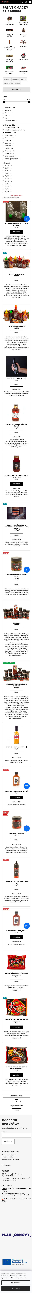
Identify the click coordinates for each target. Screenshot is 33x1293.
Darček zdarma (11, 121)
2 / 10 (8, 189)
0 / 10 (8, 186)
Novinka (8, 113)
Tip (7, 115)
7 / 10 (8, 168)
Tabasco (9, 146)
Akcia (8, 110)
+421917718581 (9, 1176)
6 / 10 (8, 191)
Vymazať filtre (16, 196)
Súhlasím (16, 1288)
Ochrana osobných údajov (10, 1159)
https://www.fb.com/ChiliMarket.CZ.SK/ (17, 1178)
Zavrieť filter (16, 89)
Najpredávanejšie (8, 83)
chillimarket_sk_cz (10, 1180)
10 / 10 (8, 181)
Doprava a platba (7, 1157)
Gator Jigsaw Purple (12, 159)
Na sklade (10, 108)
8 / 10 (8, 176)
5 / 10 (8, 173)
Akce (7, 118)
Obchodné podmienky (9, 1155)
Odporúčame (7, 79)
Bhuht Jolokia (10, 156)
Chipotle (9, 140)
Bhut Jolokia (10, 135)
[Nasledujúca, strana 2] (16, 1101)
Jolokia (9, 148)
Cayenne (9, 151)
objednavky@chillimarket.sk (13, 1174)
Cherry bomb (10, 153)
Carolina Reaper (12, 127)
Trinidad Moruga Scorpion (15, 130)
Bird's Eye (9, 138)
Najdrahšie (23, 79)
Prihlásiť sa (8, 1141)
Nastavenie (15, 1283)
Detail (16, 280)
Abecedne (17, 83)
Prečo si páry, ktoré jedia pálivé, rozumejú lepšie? (16, 1189)
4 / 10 (8, 165)
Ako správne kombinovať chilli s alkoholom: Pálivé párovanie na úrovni (15, 1194)
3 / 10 (8, 184)
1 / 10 (8, 171)
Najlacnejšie (15, 79)
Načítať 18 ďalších (16, 1096)
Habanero (10, 133)
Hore (17, 1110)
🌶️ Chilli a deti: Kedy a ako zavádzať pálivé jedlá (16, 1199)
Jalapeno (9, 143)
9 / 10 (8, 178)
